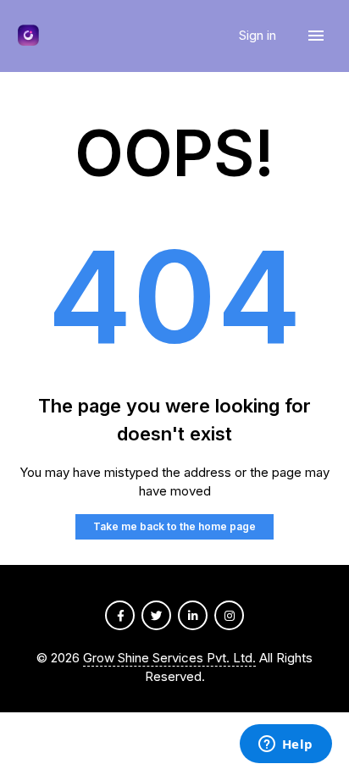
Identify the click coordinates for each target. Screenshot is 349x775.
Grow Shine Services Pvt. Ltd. (169, 658)
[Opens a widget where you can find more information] (285, 745)
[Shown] (28, 36)
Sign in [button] (259, 35)
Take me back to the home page (174, 526)
